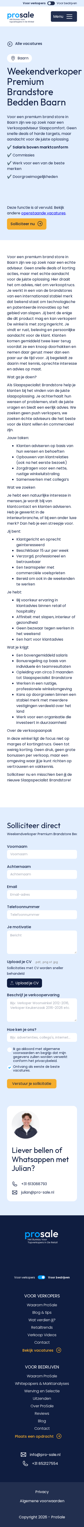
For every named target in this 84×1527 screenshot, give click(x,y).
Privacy (42, 1492)
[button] (64, 16)
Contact (42, 1342)
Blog (42, 1421)
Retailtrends (42, 1327)
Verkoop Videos (42, 1335)
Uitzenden (42, 1398)
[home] (21, 16)
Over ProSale (42, 1406)
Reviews (42, 1413)
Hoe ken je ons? (21, 1029)
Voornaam (17, 846)
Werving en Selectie (42, 1391)
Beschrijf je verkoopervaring (33, 995)
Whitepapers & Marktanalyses (42, 1383)
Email (12, 886)
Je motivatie (19, 927)
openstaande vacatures (43, 213)
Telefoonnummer (23, 907)
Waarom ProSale (42, 1305)
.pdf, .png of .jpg (46, 962)
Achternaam (19, 866)
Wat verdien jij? (42, 1320)
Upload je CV (19, 962)
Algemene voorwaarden (42, 1501)
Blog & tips (42, 1312)
